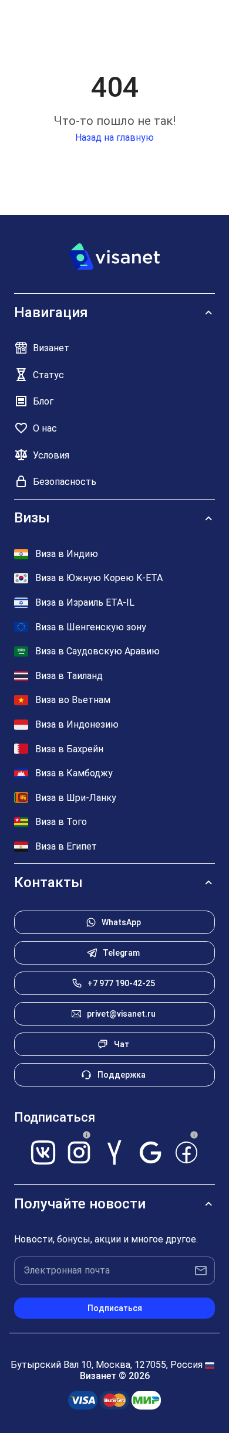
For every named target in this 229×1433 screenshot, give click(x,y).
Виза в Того (61, 821)
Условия (51, 455)
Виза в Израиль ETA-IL (84, 602)
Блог (43, 401)
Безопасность (64, 481)
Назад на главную (114, 137)
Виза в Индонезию (77, 724)
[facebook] (186, 1151)
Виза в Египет (66, 846)
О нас (45, 428)
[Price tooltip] (87, 1135)
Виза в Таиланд (69, 675)
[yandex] (115, 1151)
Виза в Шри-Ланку (75, 797)
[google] (150, 1151)
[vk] (43, 1151)
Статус (48, 375)
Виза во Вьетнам (72, 699)
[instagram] (79, 1151)
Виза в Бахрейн (69, 749)
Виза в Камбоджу (74, 773)
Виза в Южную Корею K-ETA (99, 577)
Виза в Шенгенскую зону (90, 627)
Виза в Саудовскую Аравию (97, 651)
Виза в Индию (66, 553)
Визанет (51, 348)
